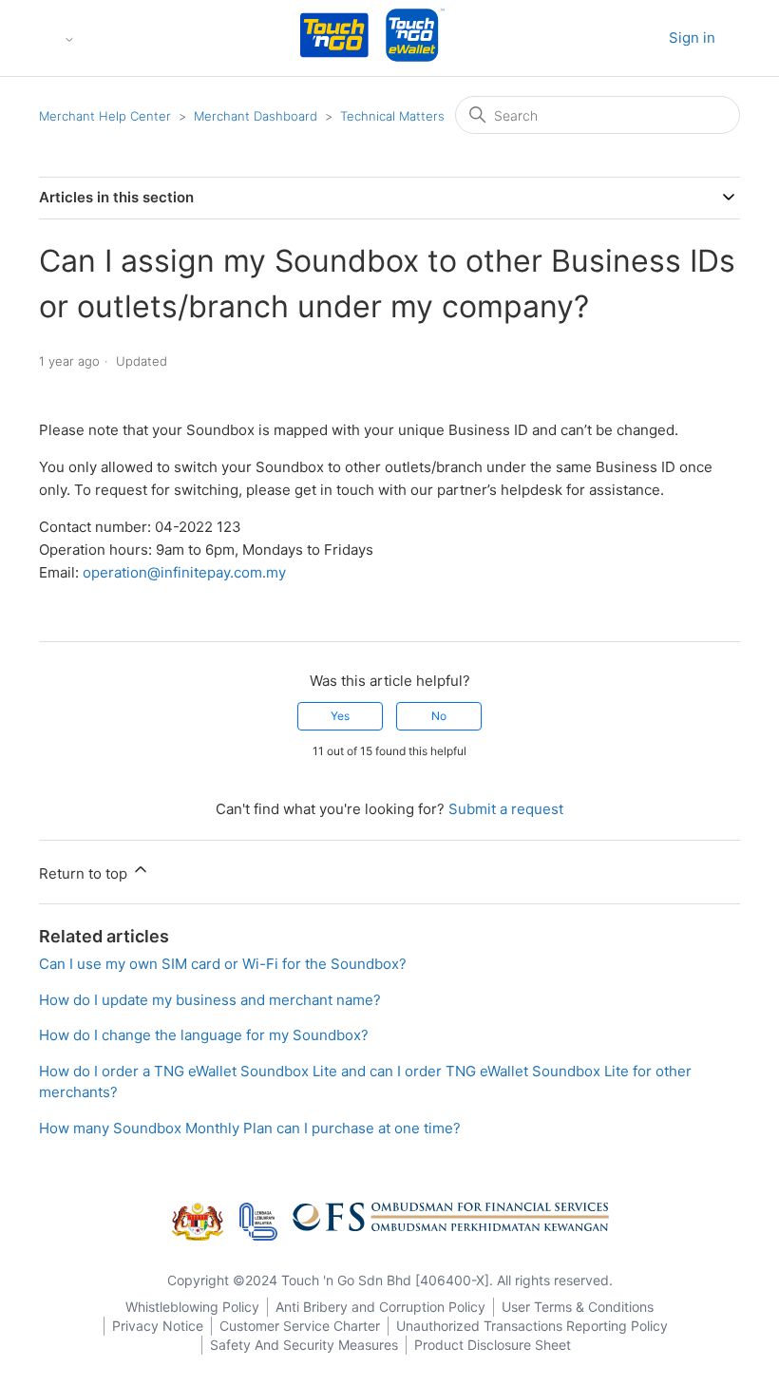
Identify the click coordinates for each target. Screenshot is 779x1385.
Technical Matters (392, 115)
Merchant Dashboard (255, 115)
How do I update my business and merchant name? (210, 1000)
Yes (340, 716)
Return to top (85, 873)
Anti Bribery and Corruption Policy (380, 1307)
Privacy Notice (157, 1326)
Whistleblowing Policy (192, 1307)
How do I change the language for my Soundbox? (204, 1035)
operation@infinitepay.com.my (184, 572)
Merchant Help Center (105, 115)
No (438, 716)
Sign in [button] (692, 37)
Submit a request (505, 809)
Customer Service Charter (299, 1326)
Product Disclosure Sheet (492, 1345)
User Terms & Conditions (578, 1307)
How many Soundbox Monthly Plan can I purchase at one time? (250, 1128)
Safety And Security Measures (304, 1345)
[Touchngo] (334, 38)
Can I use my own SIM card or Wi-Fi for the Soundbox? (223, 964)
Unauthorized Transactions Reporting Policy (532, 1326)
